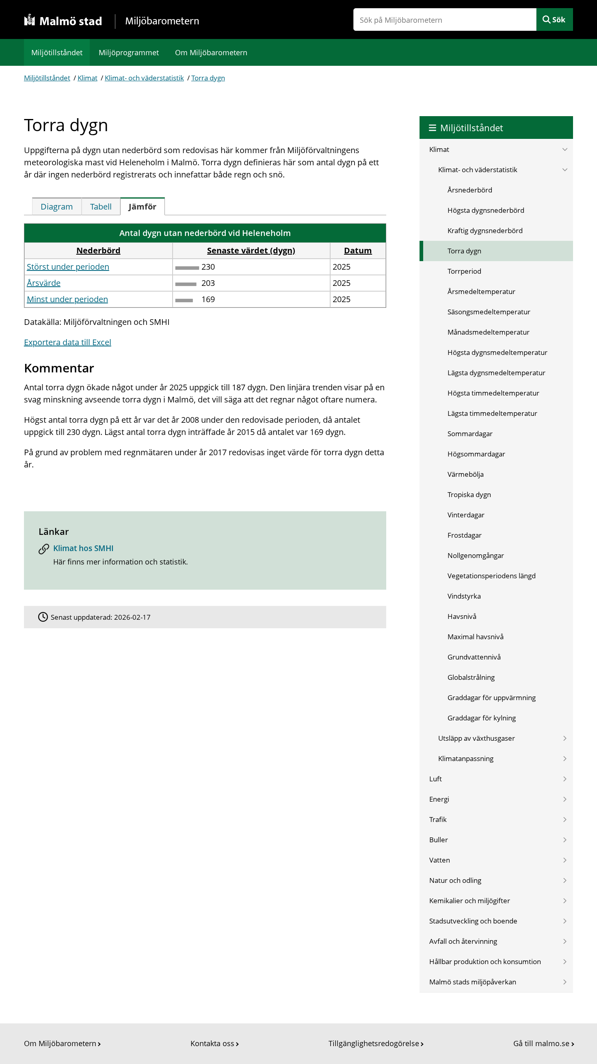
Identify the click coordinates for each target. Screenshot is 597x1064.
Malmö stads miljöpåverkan (472, 981)
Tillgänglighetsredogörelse (374, 1043)
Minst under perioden (67, 299)
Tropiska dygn (469, 494)
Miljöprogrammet (129, 52)
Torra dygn (208, 77)
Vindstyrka (464, 596)
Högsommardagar (476, 453)
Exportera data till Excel (67, 342)
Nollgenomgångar (476, 555)
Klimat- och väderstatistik (144, 77)
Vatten (439, 860)
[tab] (57, 206)
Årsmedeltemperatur (481, 291)
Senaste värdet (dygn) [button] (251, 250)
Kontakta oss (212, 1043)
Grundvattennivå (474, 657)
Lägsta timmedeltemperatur (492, 413)
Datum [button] (358, 250)
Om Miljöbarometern (211, 52)
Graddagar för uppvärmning (492, 697)
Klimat (87, 77)
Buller (438, 839)
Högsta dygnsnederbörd (486, 210)
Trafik (438, 819)
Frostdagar (465, 535)
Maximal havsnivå (476, 636)
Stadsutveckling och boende (473, 921)
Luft (435, 778)
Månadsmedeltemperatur (489, 332)
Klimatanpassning (465, 758)
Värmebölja (466, 474)
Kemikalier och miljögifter (469, 900)
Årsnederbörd (470, 190)
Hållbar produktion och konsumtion (485, 961)
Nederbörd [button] (98, 250)
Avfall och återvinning (463, 941)
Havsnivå (462, 616)
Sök (558, 19)
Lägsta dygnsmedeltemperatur (496, 372)
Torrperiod (464, 271)
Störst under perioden (68, 266)
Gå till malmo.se (541, 1043)
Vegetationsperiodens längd (492, 575)
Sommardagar (470, 433)
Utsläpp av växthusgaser (476, 738)
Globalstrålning (471, 677)
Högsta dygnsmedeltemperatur (497, 352)
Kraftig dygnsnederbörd (485, 230)
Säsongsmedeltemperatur (489, 311)
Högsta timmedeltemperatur (493, 393)
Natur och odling (455, 880)
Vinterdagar (466, 514)
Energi (439, 799)
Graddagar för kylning (482, 717)
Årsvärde (44, 282)
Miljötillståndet (56, 52)
